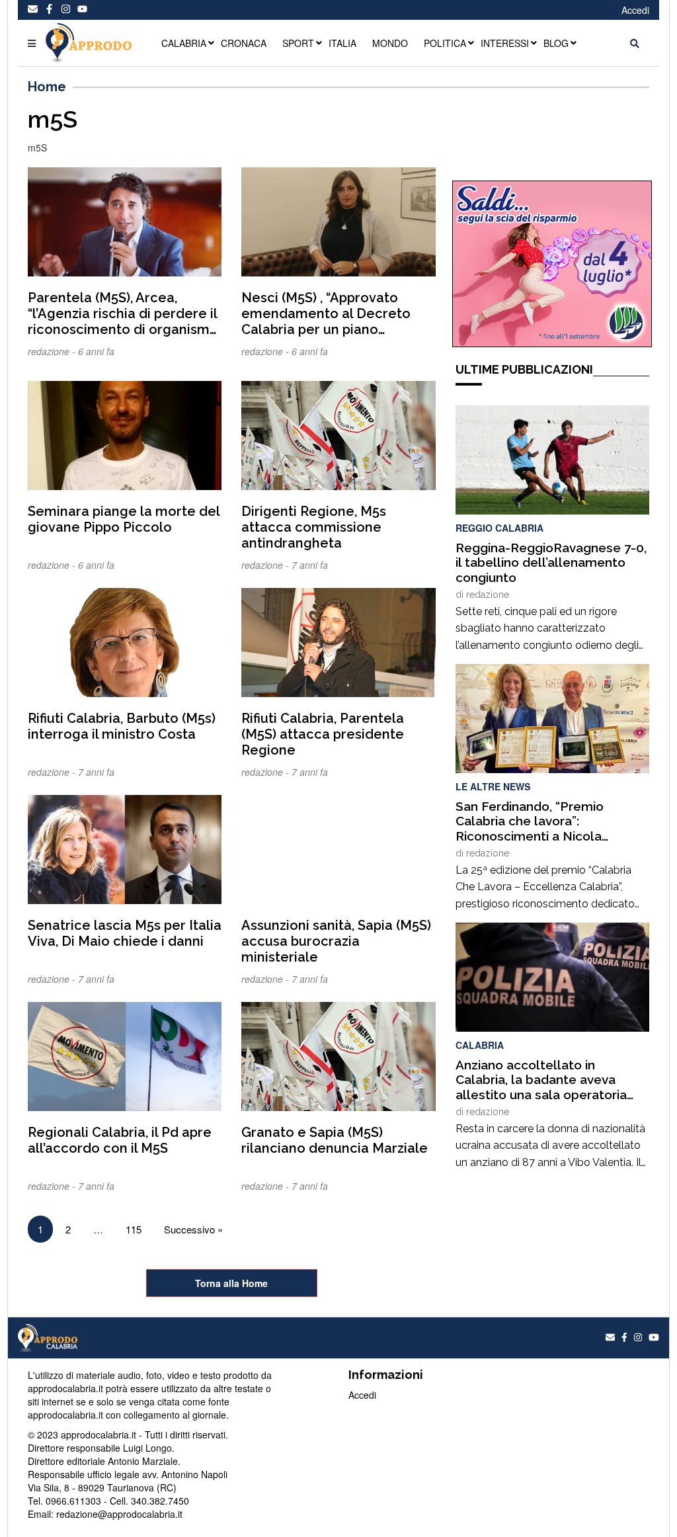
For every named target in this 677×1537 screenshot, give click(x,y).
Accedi (635, 10)
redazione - (53, 351)
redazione (487, 594)
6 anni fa (96, 351)
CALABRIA (183, 43)
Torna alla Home (231, 1283)
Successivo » (193, 1229)
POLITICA (445, 43)
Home (47, 87)
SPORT (298, 43)
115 (133, 1229)
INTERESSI (505, 43)
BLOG (556, 43)
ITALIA (342, 43)
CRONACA (243, 43)
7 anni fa (310, 564)
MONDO (390, 43)
